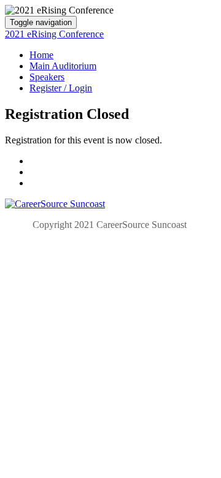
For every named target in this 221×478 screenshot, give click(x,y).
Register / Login (60, 88)
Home (41, 55)
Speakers (46, 77)
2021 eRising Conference (54, 34)
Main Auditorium (62, 66)
